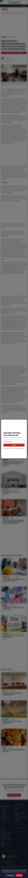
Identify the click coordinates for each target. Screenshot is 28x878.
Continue (14, 445)
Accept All (19, 875)
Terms (18, 448)
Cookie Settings (10, 875)
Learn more (23, 871)
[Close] (23, 422)
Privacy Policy (22, 448)
